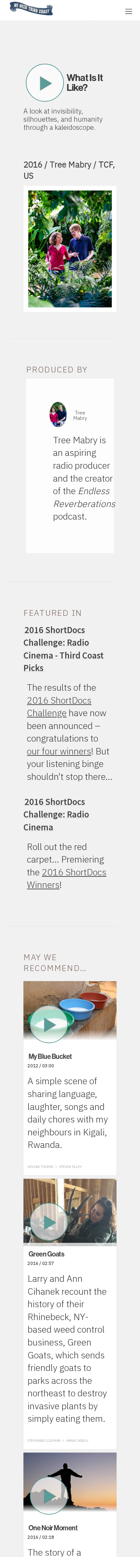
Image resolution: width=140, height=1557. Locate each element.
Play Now (44, 82)
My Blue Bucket (50, 1056)
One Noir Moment (53, 1527)
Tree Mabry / (74, 164)
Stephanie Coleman (44, 1440)
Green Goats (47, 1254)
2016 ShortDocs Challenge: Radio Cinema (56, 814)
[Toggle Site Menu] (129, 11)
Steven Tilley (70, 1167)
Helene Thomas (40, 1167)
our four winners (59, 751)
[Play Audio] (80, 10)
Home (7, 2)
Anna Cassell (77, 1440)
